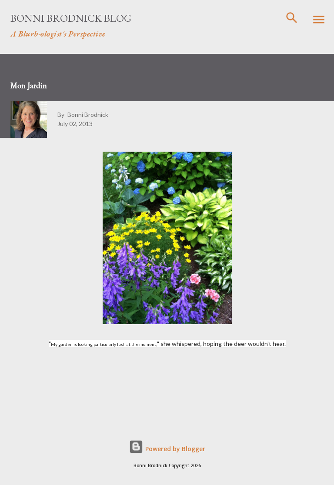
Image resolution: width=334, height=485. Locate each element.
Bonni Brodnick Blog (70, 18)
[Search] (291, 15)
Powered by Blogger (174, 449)
